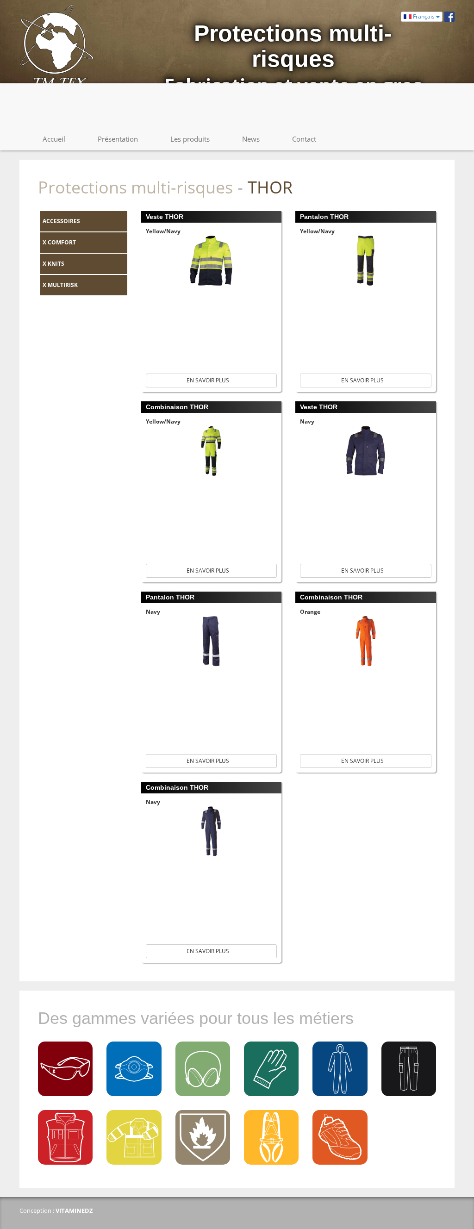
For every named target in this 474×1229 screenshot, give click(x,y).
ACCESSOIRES (61, 221)
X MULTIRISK (60, 285)
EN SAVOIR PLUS (209, 380)
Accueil (54, 138)
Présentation (118, 138)
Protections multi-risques (135, 187)
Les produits (190, 138)
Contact (304, 138)
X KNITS (53, 264)
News (251, 138)
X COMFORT (59, 242)
